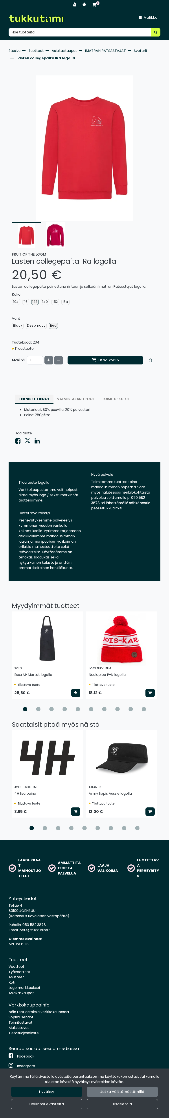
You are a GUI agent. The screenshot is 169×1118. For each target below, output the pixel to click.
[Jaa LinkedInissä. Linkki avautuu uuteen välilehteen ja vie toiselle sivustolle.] (39, 442)
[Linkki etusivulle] (36, 18)
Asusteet (16, 977)
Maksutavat (19, 1027)
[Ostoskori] (94, 4)
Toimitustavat (21, 1022)
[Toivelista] (85, 4)
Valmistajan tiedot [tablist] (76, 398)
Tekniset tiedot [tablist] (34, 398)
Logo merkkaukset (24, 987)
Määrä (18, 360)
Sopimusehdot (21, 1017)
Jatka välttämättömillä (122, 1091)
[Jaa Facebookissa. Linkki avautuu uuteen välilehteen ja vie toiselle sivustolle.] (20, 442)
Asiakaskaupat (21, 992)
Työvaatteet (19, 971)
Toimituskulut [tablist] (116, 398)
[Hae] (155, 32)
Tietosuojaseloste (24, 1033)
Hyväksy (47, 1091)
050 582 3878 (34, 924)
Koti (12, 982)
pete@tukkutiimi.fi (34, 930)
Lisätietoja (122, 1104)
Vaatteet (16, 966)
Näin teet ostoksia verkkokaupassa (39, 1011)
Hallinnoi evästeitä (46, 1104)
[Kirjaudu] (75, 4)
